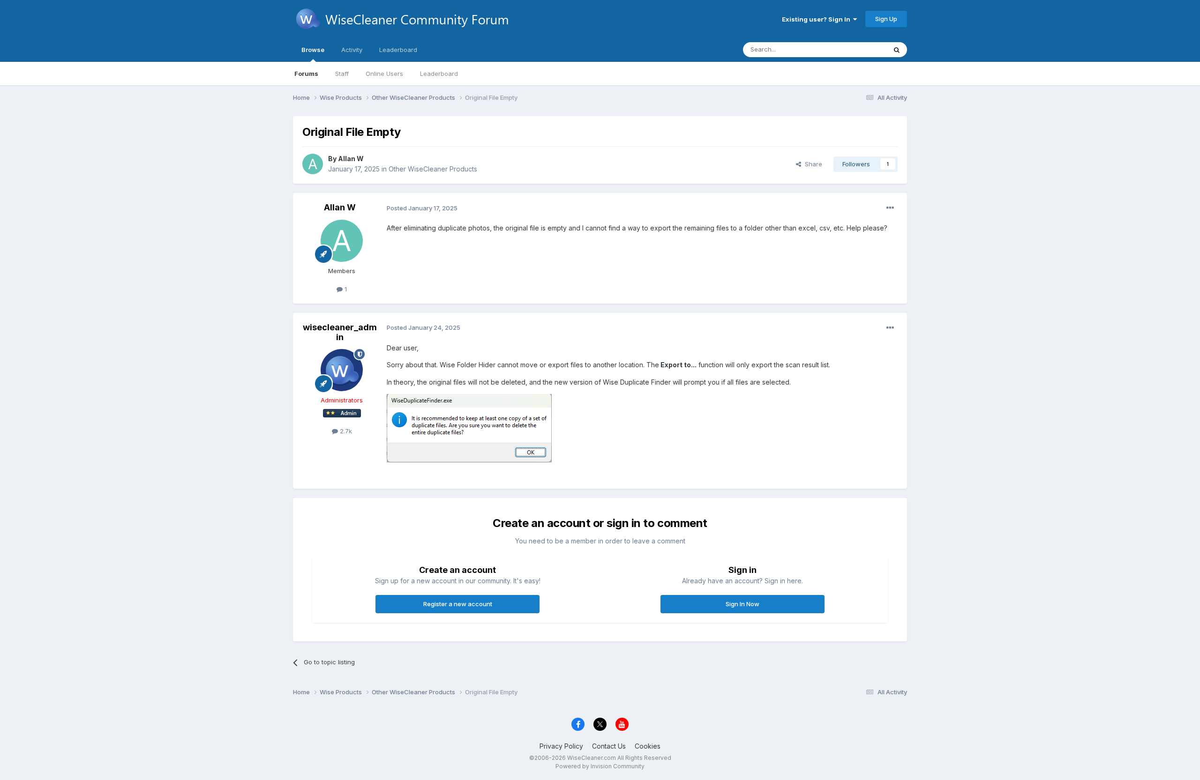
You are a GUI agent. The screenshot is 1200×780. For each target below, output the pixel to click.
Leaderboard (439, 73)
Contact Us (609, 746)
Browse (312, 49)
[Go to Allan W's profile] (312, 164)
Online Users (384, 73)
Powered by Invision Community (600, 766)
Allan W (351, 159)
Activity (351, 49)
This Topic (859, 49)
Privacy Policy (561, 746)
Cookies (647, 746)
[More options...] (890, 208)
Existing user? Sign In (817, 19)
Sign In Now (742, 604)
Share (811, 164)
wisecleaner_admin (340, 332)
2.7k (345, 431)
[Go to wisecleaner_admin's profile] (342, 370)
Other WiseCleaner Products (433, 169)
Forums (306, 73)
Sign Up (886, 18)
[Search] (896, 49)
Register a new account (457, 604)
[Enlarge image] (469, 427)
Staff (342, 73)
